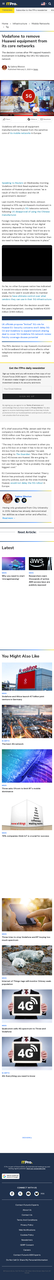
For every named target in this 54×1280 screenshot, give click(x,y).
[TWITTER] (18, 500)
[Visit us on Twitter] (20, 1193)
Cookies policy (27, 1235)
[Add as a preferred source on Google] (10, 1176)
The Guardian (23, 454)
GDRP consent (27, 1245)
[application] (27, 262)
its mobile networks (20, 133)
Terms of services (34, 405)
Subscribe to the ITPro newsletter (31, 10)
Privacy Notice (37, 408)
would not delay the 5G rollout (26, 482)
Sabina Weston (18, 66)
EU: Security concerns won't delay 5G (29, 327)
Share (8, 119)
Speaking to (12, 182)
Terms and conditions (27, 1220)
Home (5, 23)
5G (27, 208)
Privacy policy (27, 1225)
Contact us (27, 1215)
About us (27, 1210)
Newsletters (27, 1240)
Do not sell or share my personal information (27, 1260)
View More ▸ (27, 1138)
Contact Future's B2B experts (27, 1255)
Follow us (34, 119)
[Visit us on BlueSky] (35, 1193)
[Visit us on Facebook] (12, 1193)
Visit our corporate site (35, 1169)
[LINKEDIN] (25, 500)
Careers (27, 1250)
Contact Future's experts (27, 1205)
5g (7, 26)
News (35, 69)
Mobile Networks (41, 23)
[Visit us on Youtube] (28, 1193)
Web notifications (27, 1230)
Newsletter (47, 119)
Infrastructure (20, 23)
